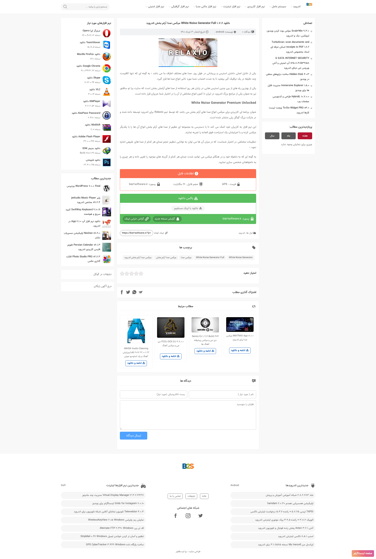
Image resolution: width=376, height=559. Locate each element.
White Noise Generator (241, 257)
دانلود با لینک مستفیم (186, 208)
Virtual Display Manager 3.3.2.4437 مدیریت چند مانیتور (113, 495)
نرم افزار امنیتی (156, 7)
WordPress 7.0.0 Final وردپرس (83, 186)
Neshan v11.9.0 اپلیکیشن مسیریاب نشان (82, 235)
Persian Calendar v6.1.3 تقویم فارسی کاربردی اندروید (83, 247)
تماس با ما (175, 496)
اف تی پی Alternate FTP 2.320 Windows (122, 528)
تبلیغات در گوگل (102, 274)
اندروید (296, 7)
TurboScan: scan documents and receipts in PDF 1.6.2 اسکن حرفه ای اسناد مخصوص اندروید (290, 47)
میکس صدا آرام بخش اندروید (137, 257)
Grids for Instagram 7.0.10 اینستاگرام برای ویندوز (118, 503)
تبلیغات (191, 496)
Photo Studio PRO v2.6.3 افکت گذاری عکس (83, 259)
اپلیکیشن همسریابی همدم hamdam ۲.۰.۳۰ (290, 503)
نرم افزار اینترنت (231, 7)
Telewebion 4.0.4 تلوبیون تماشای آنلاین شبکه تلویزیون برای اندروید (109, 512)
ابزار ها (249, 233)
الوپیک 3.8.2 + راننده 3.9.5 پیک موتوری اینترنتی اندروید (284, 520)
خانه (204, 496)
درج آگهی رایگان (103, 286)
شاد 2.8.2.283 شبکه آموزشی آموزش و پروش (289, 495)
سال (272, 136)
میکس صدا (186, 257)
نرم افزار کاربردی (256, 7)
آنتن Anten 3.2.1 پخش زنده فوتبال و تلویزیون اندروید (285, 528)
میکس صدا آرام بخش (166, 257)
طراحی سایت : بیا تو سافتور (188, 551)
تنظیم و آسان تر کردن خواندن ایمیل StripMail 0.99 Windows (112, 536)
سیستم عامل (279, 7)
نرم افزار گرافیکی (180, 7)
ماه (288, 136)
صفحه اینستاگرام (363, 553)
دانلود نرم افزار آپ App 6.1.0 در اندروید (84, 223)
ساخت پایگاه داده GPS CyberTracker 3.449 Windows (115, 545)
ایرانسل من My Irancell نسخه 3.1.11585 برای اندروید (285, 545)
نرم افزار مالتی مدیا (206, 7)
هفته (305, 136)
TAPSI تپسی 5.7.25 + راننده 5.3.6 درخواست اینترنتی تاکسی (281, 512)
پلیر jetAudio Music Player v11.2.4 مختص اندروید (85, 200)
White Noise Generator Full (210, 257)
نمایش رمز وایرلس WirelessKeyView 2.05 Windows (116, 520)
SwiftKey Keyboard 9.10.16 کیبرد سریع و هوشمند (83, 212)
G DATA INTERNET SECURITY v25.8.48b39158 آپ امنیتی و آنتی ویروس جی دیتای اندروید (290, 63)
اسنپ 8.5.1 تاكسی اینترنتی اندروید (295, 536)
